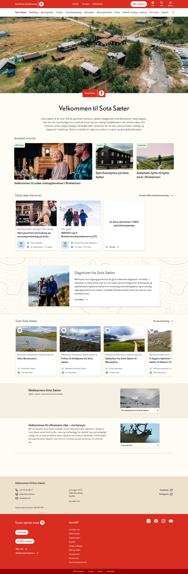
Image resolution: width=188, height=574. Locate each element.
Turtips (85, 4)
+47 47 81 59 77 (26, 490)
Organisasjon (74, 538)
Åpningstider (47, 12)
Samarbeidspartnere (78, 562)
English (165, 12)
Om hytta (154, 12)
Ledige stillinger (75, 546)
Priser (117, 12)
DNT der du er (78, 571)
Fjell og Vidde (75, 550)
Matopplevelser (104, 12)
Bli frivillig (21, 532)
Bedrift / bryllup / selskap (135, 12)
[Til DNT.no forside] (29, 4)
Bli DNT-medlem (24, 541)
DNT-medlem (139, 4)
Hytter (76, 4)
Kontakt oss (74, 501)
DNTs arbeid (74, 533)
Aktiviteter (98, 4)
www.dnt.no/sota (26, 494)
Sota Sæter (21, 12)
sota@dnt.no (25, 498)
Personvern (74, 558)
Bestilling (33, 12)
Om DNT (74, 522)
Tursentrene (74, 554)
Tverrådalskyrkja (73, 12)
